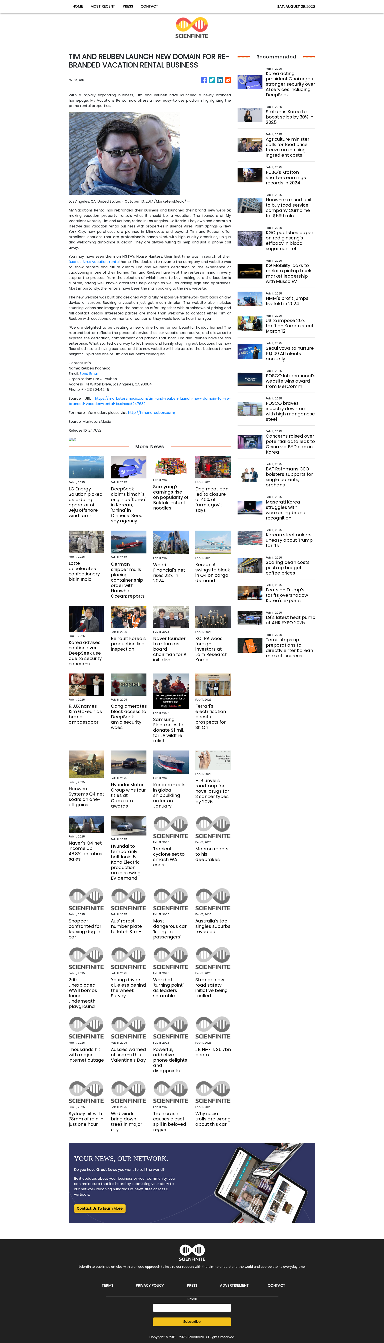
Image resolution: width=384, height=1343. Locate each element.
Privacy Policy (150, 1285)
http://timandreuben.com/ (152, 412)
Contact (276, 1285)
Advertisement (234, 1285)
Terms (107, 1285)
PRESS (128, 6)
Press (192, 1285)
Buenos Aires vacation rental (94, 261)
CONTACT (149, 6)
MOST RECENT (102, 6)
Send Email (89, 373)
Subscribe (192, 1321)
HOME (77, 6)
